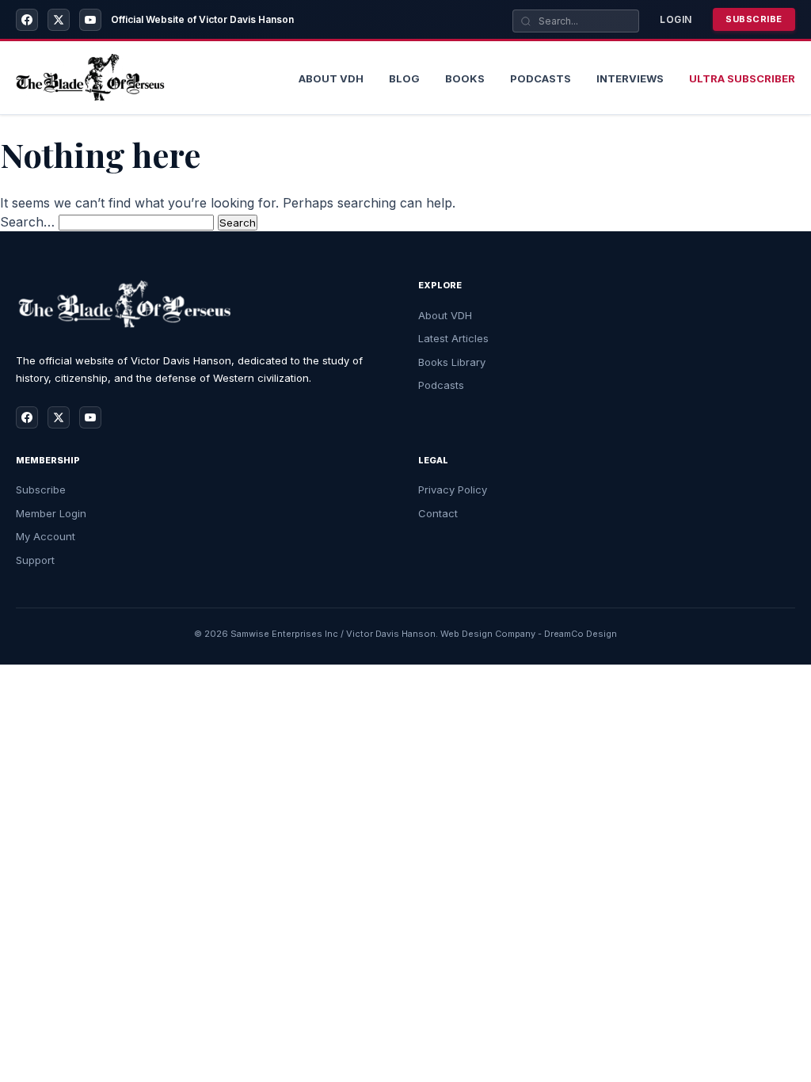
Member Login (51, 513)
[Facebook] (27, 20)
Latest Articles (453, 338)
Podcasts (540, 78)
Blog (404, 78)
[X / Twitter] (59, 20)
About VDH (445, 315)
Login (676, 19)
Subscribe (753, 19)
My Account (45, 536)
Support (35, 560)
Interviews (630, 78)
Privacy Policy (452, 489)
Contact (438, 513)
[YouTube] (90, 20)
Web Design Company (487, 633)
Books (465, 78)
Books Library (451, 362)
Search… (27, 222)
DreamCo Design (580, 633)
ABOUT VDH (331, 78)
